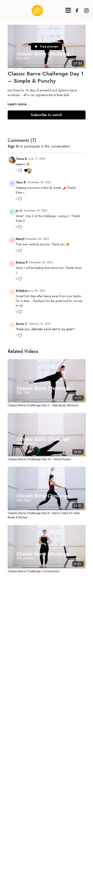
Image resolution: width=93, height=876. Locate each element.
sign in (13, 146)
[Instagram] (85, 10)
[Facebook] (76, 10)
